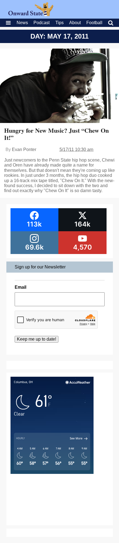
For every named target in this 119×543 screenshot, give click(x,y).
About (75, 22)
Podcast (41, 22)
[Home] (30, 14)
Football (94, 22)
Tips (59, 22)
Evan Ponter (24, 149)
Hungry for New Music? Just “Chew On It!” (56, 134)
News (22, 22)
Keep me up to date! (36, 339)
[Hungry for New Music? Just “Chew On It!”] (59, 86)
